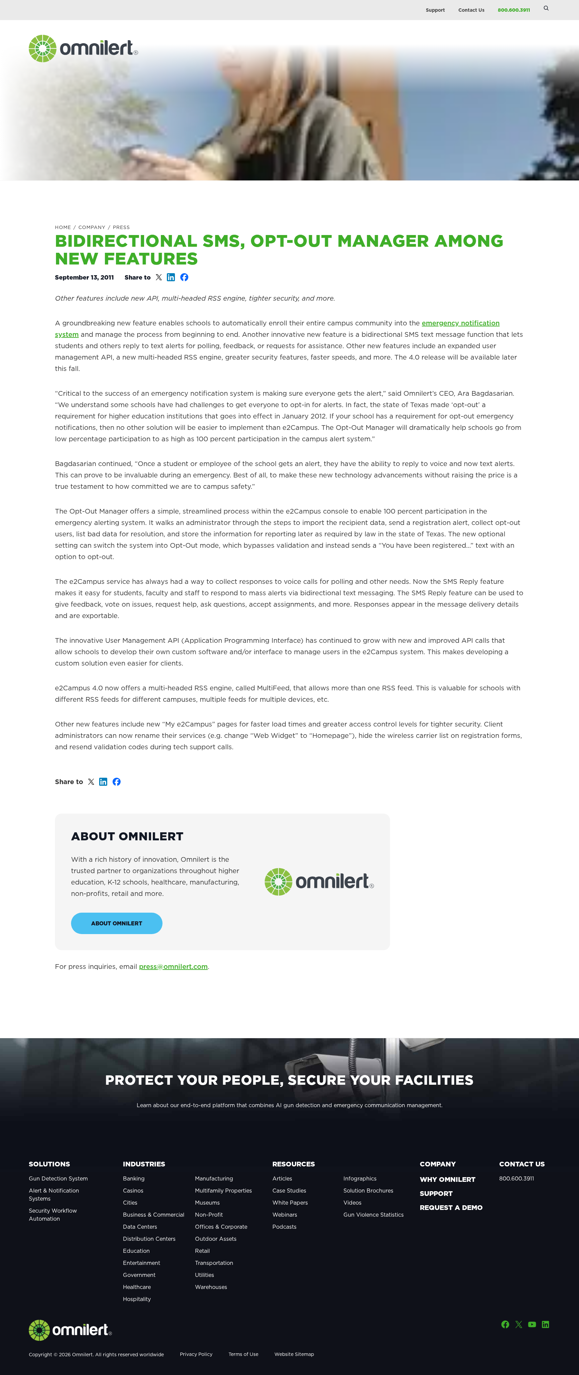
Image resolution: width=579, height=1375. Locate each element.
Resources (293, 1164)
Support (435, 10)
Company (92, 227)
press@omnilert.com (173, 966)
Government (139, 1275)
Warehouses (211, 1287)
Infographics (360, 1178)
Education (136, 1250)
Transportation (214, 1263)
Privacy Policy (196, 1354)
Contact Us (471, 10)
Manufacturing (214, 1178)
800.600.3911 (514, 10)
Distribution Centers (149, 1238)
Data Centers (140, 1226)
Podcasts (284, 1226)
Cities (130, 1202)
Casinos (133, 1190)
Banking (134, 1178)
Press (121, 227)
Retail (202, 1250)
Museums (207, 1202)
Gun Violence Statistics (373, 1214)
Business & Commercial (153, 1214)
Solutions (49, 1164)
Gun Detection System (58, 1178)
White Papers (290, 1202)
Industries (144, 1164)
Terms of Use (243, 1354)
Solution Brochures (368, 1190)
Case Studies (289, 1190)
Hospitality (137, 1299)
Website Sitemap (294, 1354)
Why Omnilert (447, 1179)
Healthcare (137, 1287)
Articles (282, 1178)
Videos (352, 1202)
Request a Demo (451, 1207)
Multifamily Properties (223, 1190)
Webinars (284, 1214)
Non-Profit (209, 1214)
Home (63, 227)
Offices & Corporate (221, 1226)
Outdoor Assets (216, 1238)
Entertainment (141, 1263)
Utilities (204, 1275)
